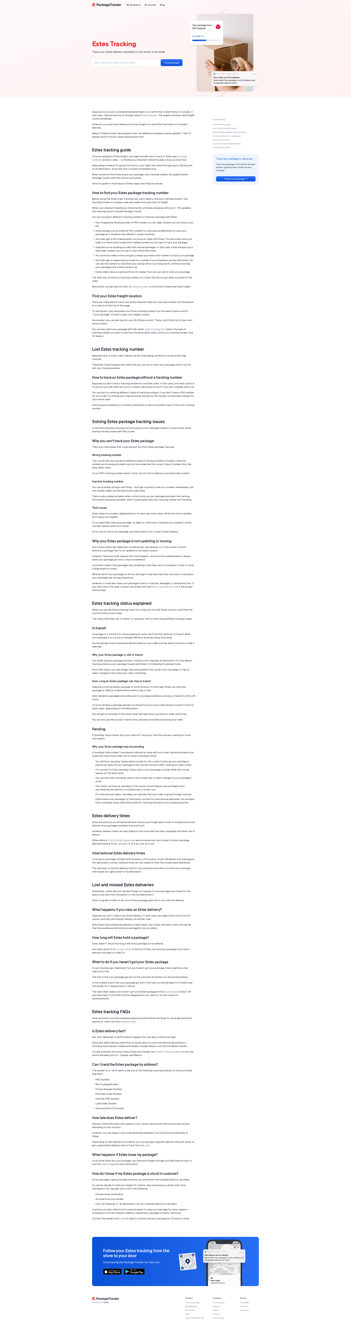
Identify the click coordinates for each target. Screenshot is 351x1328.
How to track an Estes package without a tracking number (137, 378)
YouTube (244, 1306)
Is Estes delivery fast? (109, 1031)
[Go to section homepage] (106, 1302)
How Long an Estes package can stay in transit (121, 681)
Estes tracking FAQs (111, 1011)
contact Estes (123, 949)
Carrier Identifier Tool (195, 1318)
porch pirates (171, 991)
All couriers (190, 1310)
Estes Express (149, 115)
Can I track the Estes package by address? (125, 1065)
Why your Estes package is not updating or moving (132, 541)
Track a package (193, 1302)
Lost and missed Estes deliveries (123, 884)
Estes (122, 1218)
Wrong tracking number (106, 455)
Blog (187, 1314)
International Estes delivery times (118, 853)
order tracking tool (154, 329)
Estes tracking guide (111, 150)
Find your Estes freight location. (117, 296)
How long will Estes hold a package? (120, 938)
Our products (219, 1302)
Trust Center (218, 1318)
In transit (99, 628)
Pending (98, 729)
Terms (215, 1310)
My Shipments (192, 1306)
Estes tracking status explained (122, 603)
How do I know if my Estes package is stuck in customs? (135, 1174)
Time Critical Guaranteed (121, 840)
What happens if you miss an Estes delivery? (127, 910)
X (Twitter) (244, 1302)
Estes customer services (165, 586)
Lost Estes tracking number (118, 349)
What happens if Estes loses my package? (125, 1155)
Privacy (216, 1314)
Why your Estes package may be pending (118, 746)
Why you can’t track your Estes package (123, 441)
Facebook (244, 1310)
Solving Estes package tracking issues (128, 421)
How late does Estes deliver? (114, 1118)
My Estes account (138, 286)
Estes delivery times (111, 815)
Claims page (108, 1164)
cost (146, 1145)
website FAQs (128, 1021)
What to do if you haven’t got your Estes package (130, 962)
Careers (216, 1306)
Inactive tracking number (107, 481)
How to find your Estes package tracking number (130, 193)
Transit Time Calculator (168, 1051)
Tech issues (99, 508)
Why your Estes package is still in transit (117, 655)
